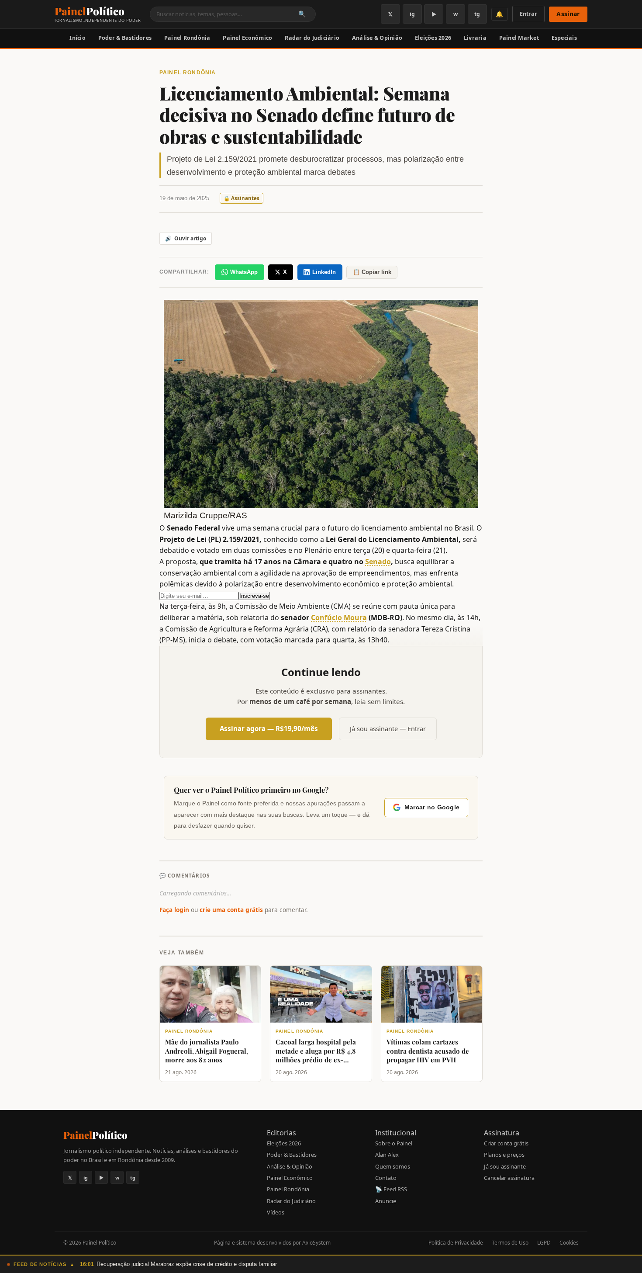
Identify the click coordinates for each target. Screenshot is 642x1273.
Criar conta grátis (506, 1143)
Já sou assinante (505, 1166)
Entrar (528, 13)
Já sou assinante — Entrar (388, 729)
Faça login (174, 909)
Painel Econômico (247, 38)
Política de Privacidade (455, 1242)
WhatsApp (244, 272)
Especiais (564, 38)
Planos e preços (504, 1155)
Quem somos (392, 1166)
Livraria (475, 38)
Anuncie (385, 1201)
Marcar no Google (431, 807)
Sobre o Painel (393, 1143)
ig (412, 14)
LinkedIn (324, 272)
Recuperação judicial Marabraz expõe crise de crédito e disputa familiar (187, 1264)
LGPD (544, 1242)
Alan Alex (387, 1155)
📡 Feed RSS (391, 1189)
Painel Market (519, 38)
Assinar (568, 14)
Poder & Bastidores (125, 38)
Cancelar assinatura (509, 1178)
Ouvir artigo (185, 238)
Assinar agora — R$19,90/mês (269, 728)
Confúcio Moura (339, 617)
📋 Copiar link (372, 272)
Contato (386, 1178)
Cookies (569, 1242)
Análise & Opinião (377, 38)
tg (477, 14)
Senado (378, 561)
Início (77, 38)
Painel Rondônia (187, 38)
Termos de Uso (510, 1242)
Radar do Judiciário (312, 38)
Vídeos (275, 1212)
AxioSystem (316, 1242)
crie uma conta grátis (231, 909)
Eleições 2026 (433, 38)
